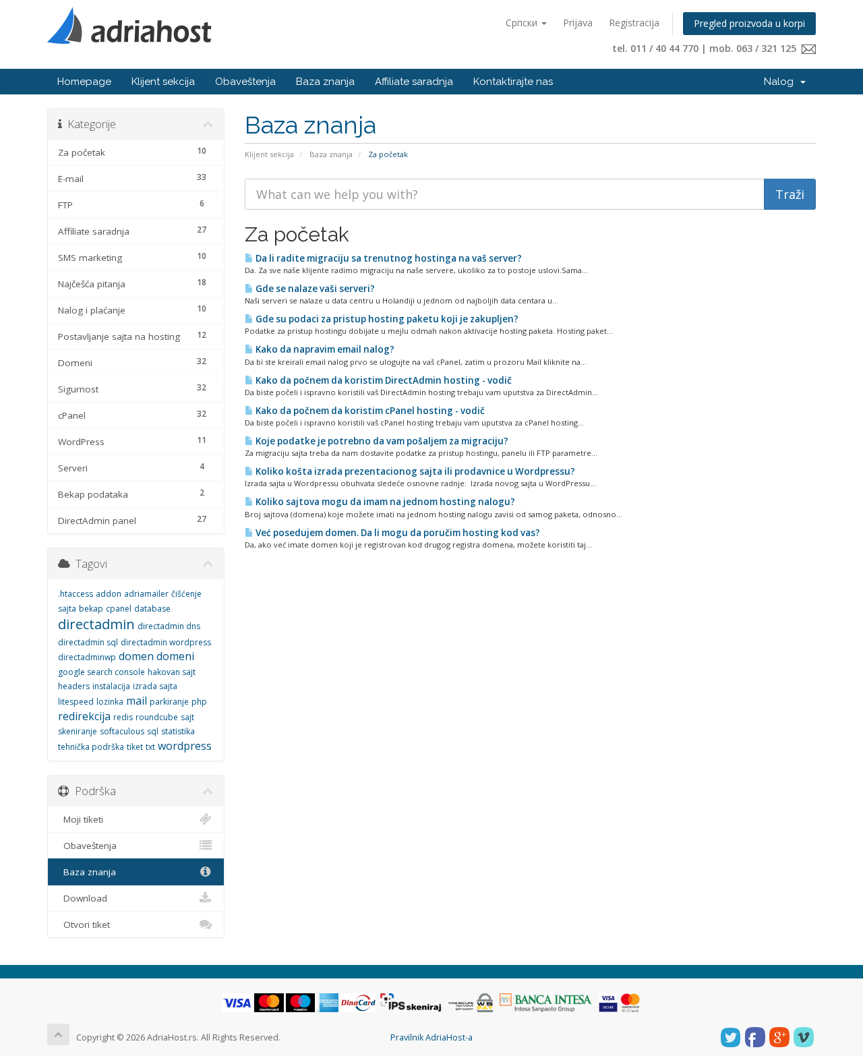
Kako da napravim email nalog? (324, 349)
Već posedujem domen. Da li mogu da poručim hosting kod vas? (397, 533)
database (152, 608)
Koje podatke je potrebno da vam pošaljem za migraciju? (381, 441)
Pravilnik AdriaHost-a (431, 1037)
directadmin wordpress (166, 642)
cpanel (118, 608)
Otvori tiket (84, 924)
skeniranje (77, 731)
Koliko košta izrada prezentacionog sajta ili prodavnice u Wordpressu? (414, 471)
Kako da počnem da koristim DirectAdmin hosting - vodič (383, 380)
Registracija (634, 22)
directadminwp (87, 657)
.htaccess (75, 593)
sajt (187, 717)
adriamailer (146, 593)
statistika (178, 731)
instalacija (111, 686)
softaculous (122, 731)
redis (123, 717)
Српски (523, 22)
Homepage (84, 82)
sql (152, 731)
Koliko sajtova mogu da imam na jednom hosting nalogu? (384, 502)
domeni (175, 656)
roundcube (157, 717)
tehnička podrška (91, 747)
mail (136, 700)
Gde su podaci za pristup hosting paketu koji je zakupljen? (386, 319)
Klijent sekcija (163, 82)
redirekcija (84, 716)
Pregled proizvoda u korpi (749, 23)
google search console (101, 672)
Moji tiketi (80, 819)
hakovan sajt (172, 672)
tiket (135, 747)
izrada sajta (155, 686)
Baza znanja (325, 82)
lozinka (109, 701)
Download (82, 898)
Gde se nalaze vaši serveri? (314, 289)
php (199, 701)
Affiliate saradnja (414, 82)
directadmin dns (169, 626)
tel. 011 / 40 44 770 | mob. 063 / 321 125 (707, 48)
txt (150, 747)
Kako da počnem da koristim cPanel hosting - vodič (369, 411)
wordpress (185, 745)
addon (108, 593)
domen (136, 656)
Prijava (578, 22)
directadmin (96, 624)
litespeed (76, 701)
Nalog (781, 82)
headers (74, 686)
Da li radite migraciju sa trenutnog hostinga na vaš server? (388, 258)
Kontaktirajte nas (513, 82)
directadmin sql (88, 642)
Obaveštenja (245, 82)
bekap (91, 608)
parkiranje (169, 701)
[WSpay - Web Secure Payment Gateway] (470, 1002)
